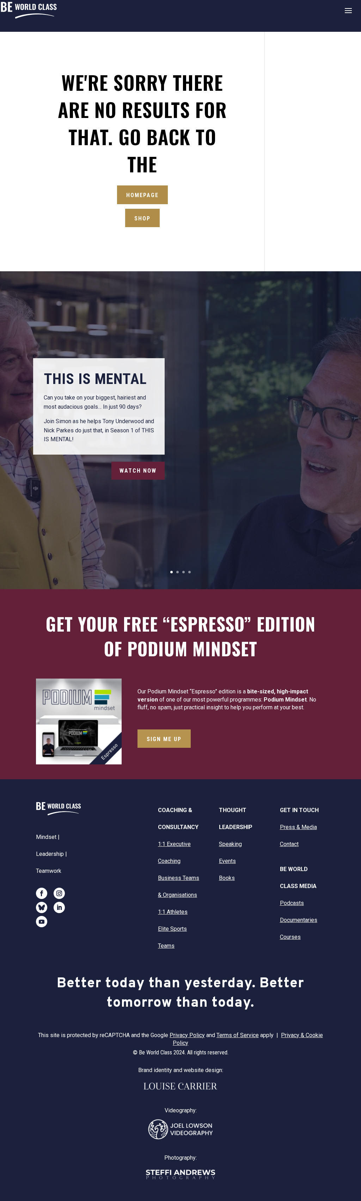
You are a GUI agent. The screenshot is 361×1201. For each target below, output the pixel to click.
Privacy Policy (187, 1035)
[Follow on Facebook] (41, 893)
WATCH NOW (138, 470)
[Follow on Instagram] (59, 893)
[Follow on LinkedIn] (59, 907)
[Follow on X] (41, 907)
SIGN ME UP (164, 739)
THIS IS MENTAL (95, 378)
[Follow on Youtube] (41, 921)
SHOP (142, 218)
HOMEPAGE (142, 195)
